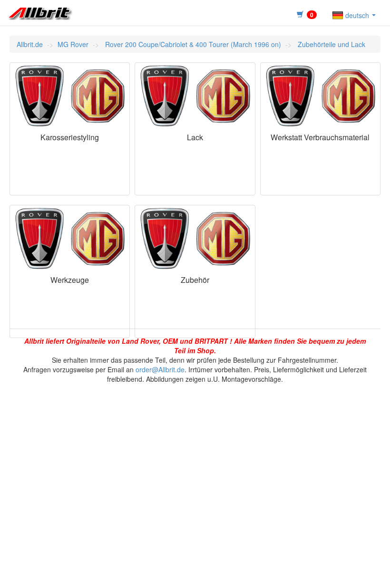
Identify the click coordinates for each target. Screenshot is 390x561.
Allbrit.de (30, 44)
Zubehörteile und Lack (330, 44)
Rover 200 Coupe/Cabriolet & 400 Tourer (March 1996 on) (192, 44)
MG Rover (73, 44)
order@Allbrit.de (160, 369)
